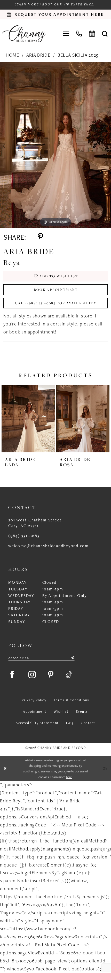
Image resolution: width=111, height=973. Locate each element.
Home (12, 55)
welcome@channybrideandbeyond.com (48, 546)
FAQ (69, 723)
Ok (105, 768)
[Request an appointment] (92, 33)
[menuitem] (66, 33)
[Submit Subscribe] (72, 657)
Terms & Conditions (71, 700)
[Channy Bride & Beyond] (24, 33)
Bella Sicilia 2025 (78, 55)
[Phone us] (79, 33)
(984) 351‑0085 (23, 535)
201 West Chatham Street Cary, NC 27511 (35, 522)
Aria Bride (38, 55)
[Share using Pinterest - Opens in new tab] (40, 237)
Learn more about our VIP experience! (56, 4)
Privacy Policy (34, 700)
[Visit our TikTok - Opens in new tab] (69, 675)
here (69, 777)
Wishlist (61, 711)
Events (82, 711)
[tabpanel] (55, 145)
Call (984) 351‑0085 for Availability (56, 303)
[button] (66, 33)
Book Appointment (56, 289)
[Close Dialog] (5, 768)
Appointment (34, 711)
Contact (88, 723)
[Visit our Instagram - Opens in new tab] (32, 675)
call (99, 324)
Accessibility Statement (37, 723)
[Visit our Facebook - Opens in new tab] (13, 675)
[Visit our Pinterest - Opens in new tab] (51, 675)
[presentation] (28, 418)
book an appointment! (33, 332)
